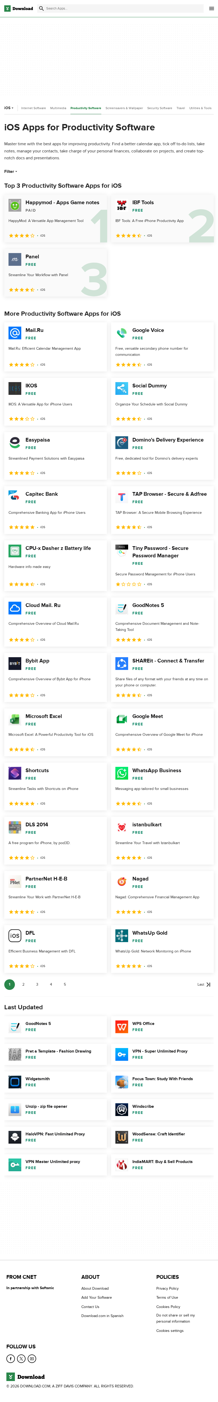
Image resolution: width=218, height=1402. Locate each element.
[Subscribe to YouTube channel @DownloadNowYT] (32, 1358)
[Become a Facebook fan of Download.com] (10, 1358)
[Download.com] (18, 8)
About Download (95, 1288)
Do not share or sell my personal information (175, 1318)
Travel (181, 108)
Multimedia (58, 108)
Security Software (159, 108)
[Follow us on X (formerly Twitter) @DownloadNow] (21, 1358)
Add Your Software (96, 1297)
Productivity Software (85, 108)
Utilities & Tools (200, 108)
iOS (7, 108)
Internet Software (33, 108)
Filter (9, 171)
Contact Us (90, 1307)
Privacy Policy (167, 1288)
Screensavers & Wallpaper (124, 108)
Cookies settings (170, 1330)
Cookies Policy (168, 1307)
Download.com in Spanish (102, 1316)
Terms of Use (167, 1297)
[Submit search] (41, 8)
